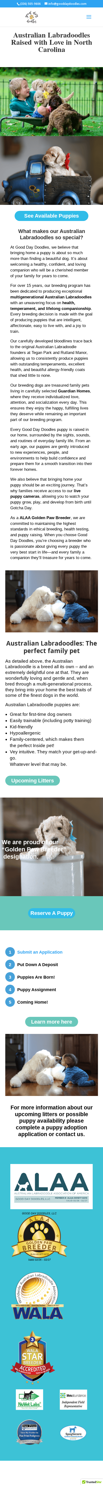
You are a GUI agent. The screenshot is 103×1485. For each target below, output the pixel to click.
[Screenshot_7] (29, 1408)
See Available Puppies (51, 216)
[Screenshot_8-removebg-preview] (29, 1445)
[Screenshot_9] (73, 1408)
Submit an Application (40, 952)
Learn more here (51, 1022)
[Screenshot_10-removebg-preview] (73, 1439)
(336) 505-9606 (51, 56)
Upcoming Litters (32, 781)
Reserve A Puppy (51, 913)
